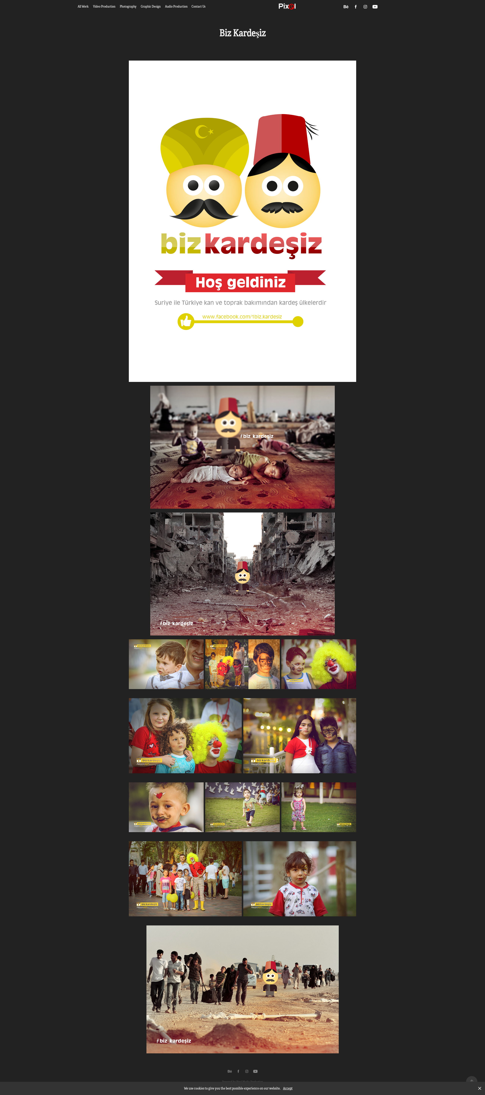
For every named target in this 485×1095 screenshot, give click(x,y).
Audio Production (176, 7)
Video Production (104, 7)
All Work (83, 7)
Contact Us (199, 7)
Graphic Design (151, 7)
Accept (288, 1088)
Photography (128, 7)
